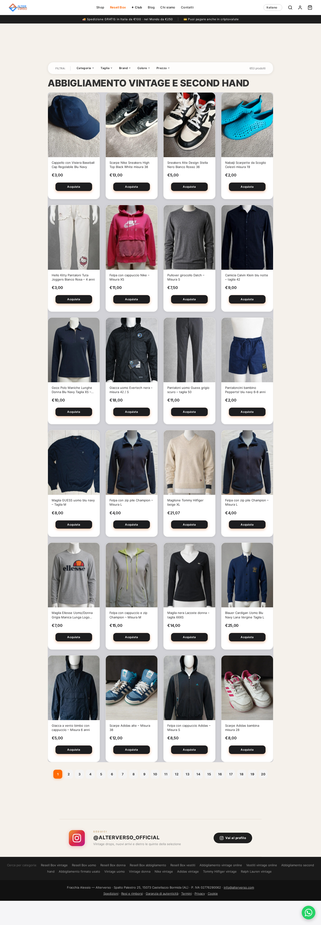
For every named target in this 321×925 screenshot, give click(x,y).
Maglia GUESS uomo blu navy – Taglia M (73, 502)
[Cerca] (290, 7)
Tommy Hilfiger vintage (220, 871)
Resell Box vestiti (182, 865)
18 (241, 774)
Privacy (200, 893)
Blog (151, 7)
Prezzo (163, 68)
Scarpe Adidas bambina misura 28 (242, 728)
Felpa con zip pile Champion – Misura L (131, 502)
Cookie (213, 893)
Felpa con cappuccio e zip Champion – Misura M (128, 615)
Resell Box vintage (54, 865)
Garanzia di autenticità (162, 893)
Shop (100, 7)
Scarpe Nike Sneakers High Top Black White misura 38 (129, 165)
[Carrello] (310, 7)
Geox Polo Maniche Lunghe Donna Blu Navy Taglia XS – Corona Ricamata (72, 390)
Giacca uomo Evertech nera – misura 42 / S (131, 390)
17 (231, 774)
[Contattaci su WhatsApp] (308, 912)
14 (198, 774)
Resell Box (118, 7)
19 (252, 774)
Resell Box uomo (84, 865)
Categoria (85, 68)
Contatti (187, 7)
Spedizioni (110, 893)
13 (187, 774)
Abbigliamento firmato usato (79, 871)
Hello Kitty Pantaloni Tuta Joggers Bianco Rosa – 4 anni (73, 277)
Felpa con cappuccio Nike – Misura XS (129, 277)
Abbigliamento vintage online (221, 865)
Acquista (73, 186)
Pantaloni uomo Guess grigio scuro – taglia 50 (188, 390)
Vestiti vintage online (261, 865)
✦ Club (136, 7)
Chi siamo (167, 7)
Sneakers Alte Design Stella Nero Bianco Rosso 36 (187, 165)
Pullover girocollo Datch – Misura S (185, 277)
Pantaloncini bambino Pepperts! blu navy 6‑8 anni (245, 390)
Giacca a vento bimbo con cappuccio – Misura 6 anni (71, 728)
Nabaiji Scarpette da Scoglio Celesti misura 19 (245, 165)
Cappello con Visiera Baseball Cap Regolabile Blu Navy (73, 165)
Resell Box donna (112, 865)
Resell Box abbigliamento (148, 865)
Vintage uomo (114, 871)
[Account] (300, 7)
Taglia (106, 68)
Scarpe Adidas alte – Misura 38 (130, 728)
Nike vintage (164, 871)
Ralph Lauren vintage (256, 871)
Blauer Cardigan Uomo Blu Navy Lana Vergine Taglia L (244, 615)
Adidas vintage (188, 871)
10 (155, 774)
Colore (143, 68)
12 (177, 774)
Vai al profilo (235, 838)
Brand (125, 68)
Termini (186, 893)
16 (220, 774)
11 (166, 774)
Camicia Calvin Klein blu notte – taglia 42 (246, 277)
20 (263, 774)
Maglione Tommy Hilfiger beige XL (185, 502)
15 (209, 774)
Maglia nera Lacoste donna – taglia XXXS (188, 615)
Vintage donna (139, 871)
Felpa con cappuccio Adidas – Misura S (189, 728)
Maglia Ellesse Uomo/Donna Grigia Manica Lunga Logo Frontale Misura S (72, 615)
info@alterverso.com (239, 887)
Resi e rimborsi (132, 893)
